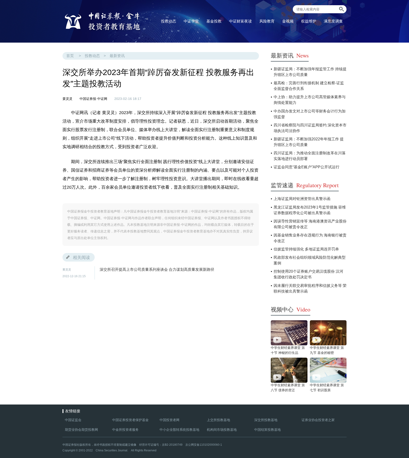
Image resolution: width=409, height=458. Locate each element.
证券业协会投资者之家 (318, 420)
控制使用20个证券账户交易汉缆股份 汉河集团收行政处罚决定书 (308, 274)
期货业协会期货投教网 (81, 429)
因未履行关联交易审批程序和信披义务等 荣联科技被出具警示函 (310, 288)
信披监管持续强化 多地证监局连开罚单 (306, 249)
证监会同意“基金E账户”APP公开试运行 (306, 167)
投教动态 (92, 56)
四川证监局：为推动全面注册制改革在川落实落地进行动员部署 (310, 156)
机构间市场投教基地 (222, 429)
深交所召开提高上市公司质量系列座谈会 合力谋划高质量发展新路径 (157, 269)
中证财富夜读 (240, 21)
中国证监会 (73, 420)
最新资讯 (117, 56)
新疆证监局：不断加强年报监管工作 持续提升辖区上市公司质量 (310, 72)
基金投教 (214, 20)
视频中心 (290, 309)
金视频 (287, 21)
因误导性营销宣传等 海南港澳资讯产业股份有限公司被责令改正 (310, 224)
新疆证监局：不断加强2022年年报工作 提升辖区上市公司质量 (309, 142)
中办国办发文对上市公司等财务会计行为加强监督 (310, 114)
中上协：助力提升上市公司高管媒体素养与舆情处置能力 (310, 100)
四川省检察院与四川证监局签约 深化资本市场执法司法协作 (310, 128)
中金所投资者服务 (125, 429)
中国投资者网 (169, 420)
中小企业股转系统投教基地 (179, 429)
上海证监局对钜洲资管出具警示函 (302, 199)
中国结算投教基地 (267, 429)
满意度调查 (333, 21)
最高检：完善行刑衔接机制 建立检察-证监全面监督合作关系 (309, 86)
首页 (70, 56)
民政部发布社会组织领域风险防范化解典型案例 (310, 260)
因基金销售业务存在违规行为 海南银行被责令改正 (310, 238)
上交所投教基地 (218, 420)
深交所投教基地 (265, 420)
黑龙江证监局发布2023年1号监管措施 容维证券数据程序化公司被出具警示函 (310, 210)
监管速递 (305, 185)
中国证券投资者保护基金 (130, 420)
